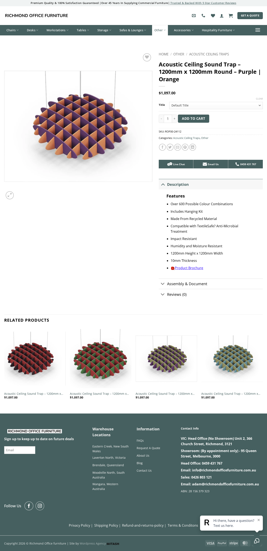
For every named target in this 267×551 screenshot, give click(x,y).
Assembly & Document (187, 283)
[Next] (262, 367)
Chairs (11, 30)
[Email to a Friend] (177, 147)
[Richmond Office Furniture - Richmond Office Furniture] (36, 15)
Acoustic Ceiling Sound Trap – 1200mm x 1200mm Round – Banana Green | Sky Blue (231, 394)
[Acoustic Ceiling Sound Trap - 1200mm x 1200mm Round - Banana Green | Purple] (166, 358)
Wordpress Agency (93, 543)
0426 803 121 (201, 477)
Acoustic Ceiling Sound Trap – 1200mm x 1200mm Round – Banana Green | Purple (164, 394)
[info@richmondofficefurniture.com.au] (194, 15)
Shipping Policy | (107, 525)
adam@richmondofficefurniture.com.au (225, 484)
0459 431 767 (212, 463)
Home (164, 54)
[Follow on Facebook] (28, 505)
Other (158, 30)
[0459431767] (204, 15)
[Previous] (4, 367)
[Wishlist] (213, 15)
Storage (102, 30)
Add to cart (193, 118)
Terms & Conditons (183, 525)
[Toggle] (163, 184)
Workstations (56, 30)
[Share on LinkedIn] (192, 147)
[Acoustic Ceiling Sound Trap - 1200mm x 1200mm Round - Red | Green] (100, 358)
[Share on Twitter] (170, 147)
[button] (222, 15)
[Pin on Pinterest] (185, 147)
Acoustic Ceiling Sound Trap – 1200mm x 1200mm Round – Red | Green (98, 394)
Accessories (182, 30)
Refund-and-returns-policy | (144, 525)
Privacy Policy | (81, 525)
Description (178, 184)
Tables (81, 30)
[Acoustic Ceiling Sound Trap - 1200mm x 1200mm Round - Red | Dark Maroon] (35, 358)
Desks (31, 30)
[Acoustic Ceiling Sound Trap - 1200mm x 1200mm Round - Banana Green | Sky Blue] (232, 358)
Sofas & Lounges (131, 30)
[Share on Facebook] (162, 147)
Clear (259, 98)
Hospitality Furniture (217, 30)
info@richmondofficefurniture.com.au (224, 470)
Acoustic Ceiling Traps (209, 54)
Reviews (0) (176, 294)
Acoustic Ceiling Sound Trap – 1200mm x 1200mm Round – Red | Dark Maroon (32, 394)
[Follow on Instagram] (39, 505)
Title (162, 105)
